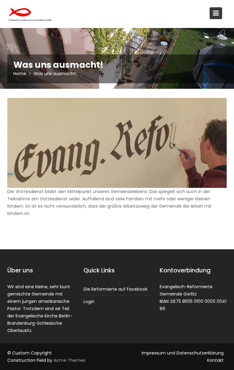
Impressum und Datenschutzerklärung (183, 353)
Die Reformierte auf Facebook (115, 289)
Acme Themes (69, 360)
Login (88, 302)
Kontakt (215, 360)
